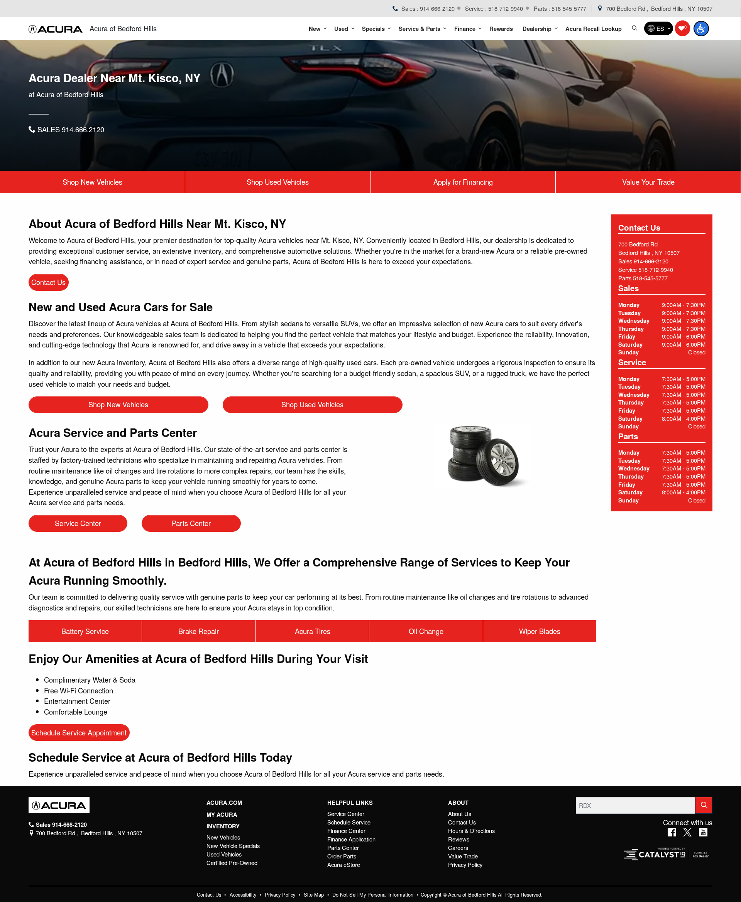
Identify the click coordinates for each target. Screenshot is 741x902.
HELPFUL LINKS (350, 802)
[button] (316, 28)
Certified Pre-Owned (231, 862)
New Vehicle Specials (233, 845)
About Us (459, 813)
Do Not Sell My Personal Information (373, 894)
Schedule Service (348, 822)
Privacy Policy (465, 864)
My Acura (221, 814)
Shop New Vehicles (92, 182)
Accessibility (244, 894)
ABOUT (458, 802)
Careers (458, 847)
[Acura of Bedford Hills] (56, 28)
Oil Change (426, 631)
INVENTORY (223, 826)
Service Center (78, 523)
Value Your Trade (648, 182)
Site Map (314, 894)
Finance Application (351, 839)
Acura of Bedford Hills (123, 28)
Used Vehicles (224, 854)
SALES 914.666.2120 (70, 129)
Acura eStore (343, 864)
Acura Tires (312, 631)
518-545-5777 (650, 278)
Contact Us (48, 282)
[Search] (704, 805)
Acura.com (224, 802)
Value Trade (463, 856)
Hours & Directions (471, 830)
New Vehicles (223, 837)
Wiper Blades (539, 631)
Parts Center (191, 523)
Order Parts (341, 856)
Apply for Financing (463, 182)
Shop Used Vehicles (278, 182)
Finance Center (346, 830)
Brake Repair (198, 631)
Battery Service (85, 631)
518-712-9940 (655, 269)
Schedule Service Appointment (79, 732)
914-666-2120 (651, 261)
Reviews (458, 839)
